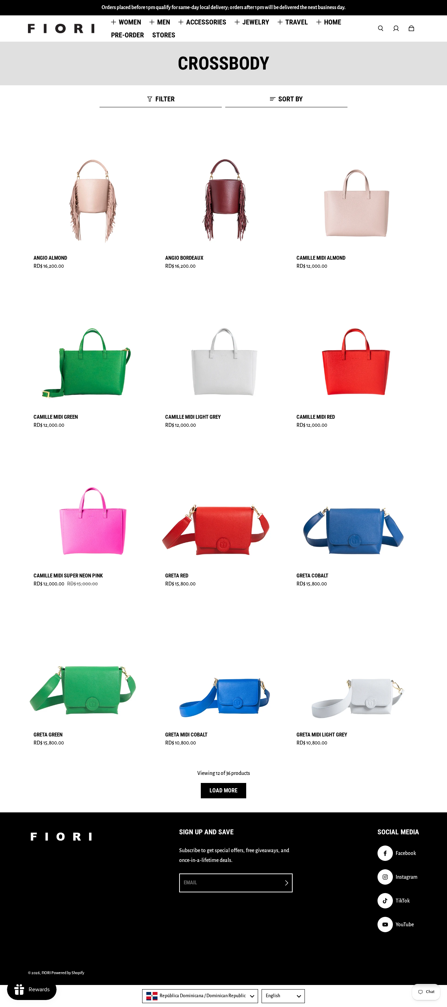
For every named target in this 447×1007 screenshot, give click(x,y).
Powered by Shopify (67, 973)
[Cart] (411, 28)
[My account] (396, 28)
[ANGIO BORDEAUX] (224, 187)
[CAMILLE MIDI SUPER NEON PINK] (92, 505)
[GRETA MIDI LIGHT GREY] (355, 664)
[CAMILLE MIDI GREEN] (92, 346)
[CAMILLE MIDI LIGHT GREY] (224, 346)
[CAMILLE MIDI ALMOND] (355, 187)
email (190, 882)
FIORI (46, 973)
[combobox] (200, 996)
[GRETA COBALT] (355, 505)
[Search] (380, 28)
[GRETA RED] (224, 505)
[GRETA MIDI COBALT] (224, 664)
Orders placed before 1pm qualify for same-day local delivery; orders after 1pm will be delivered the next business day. (224, 7)
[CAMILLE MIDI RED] (355, 346)
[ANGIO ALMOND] (92, 187)
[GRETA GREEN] (92, 664)
